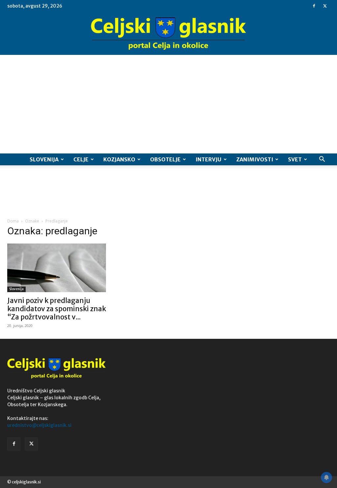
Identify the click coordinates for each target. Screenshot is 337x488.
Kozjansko (119, 159)
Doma (13, 221)
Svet (295, 159)
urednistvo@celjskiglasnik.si (39, 425)
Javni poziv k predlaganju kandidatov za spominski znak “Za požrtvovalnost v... (56, 308)
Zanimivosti (254, 159)
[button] (322, 160)
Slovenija (44, 159)
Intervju (208, 159)
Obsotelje (165, 159)
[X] (325, 6)
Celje (81, 159)
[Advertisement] (168, 104)
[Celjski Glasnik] (168, 33)
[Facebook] (314, 6)
